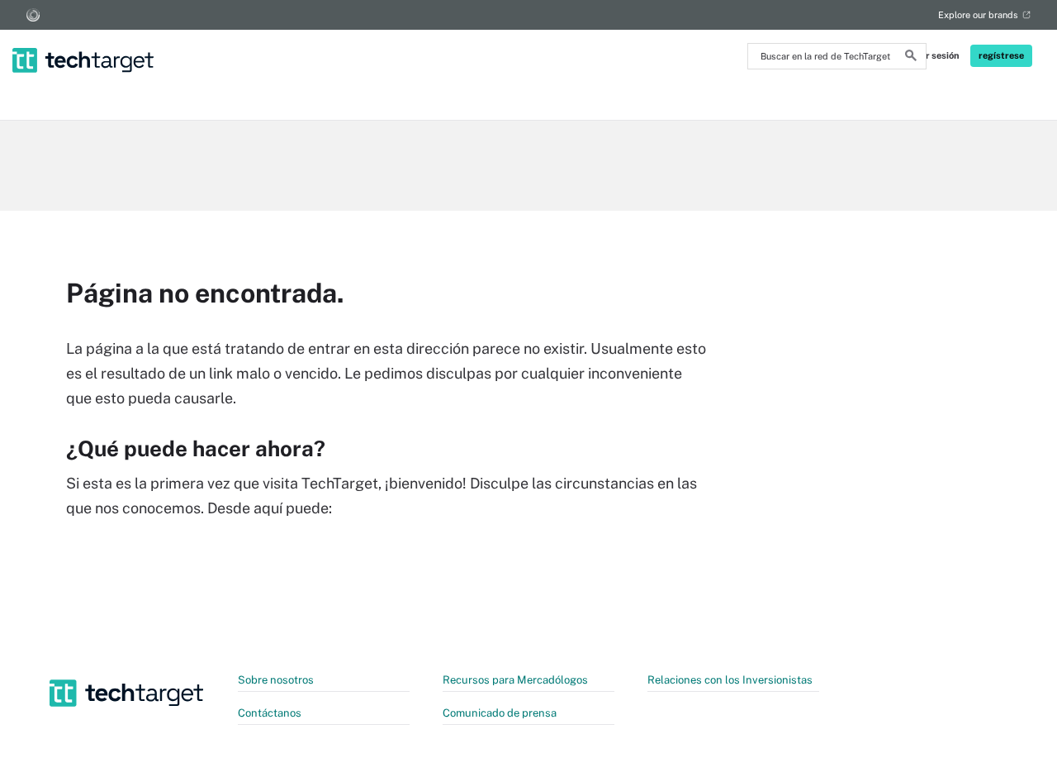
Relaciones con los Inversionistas (730, 680)
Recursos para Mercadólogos (515, 680)
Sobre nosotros (276, 680)
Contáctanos (269, 713)
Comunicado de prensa (500, 713)
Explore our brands (978, 15)
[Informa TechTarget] (33, 14)
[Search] (911, 57)
